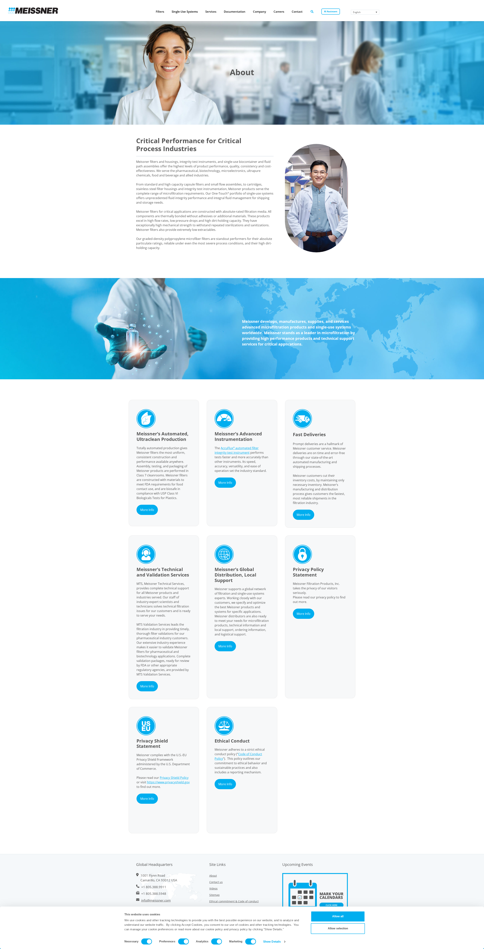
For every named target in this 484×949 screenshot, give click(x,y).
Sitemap (214, 895)
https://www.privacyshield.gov (168, 782)
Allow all (338, 916)
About (213, 875)
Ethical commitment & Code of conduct (234, 901)
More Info (147, 510)
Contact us (216, 882)
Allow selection (338, 928)
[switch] (183, 941)
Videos (213, 888)
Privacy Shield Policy (174, 778)
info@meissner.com (156, 900)
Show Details (272, 941)
